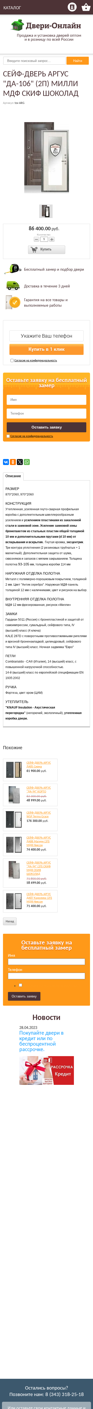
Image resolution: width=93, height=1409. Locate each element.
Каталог (12, 8)
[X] (20, 462)
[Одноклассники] (13, 462)
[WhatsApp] (27, 462)
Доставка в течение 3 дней (47, 286)
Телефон (15, 970)
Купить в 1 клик (47, 349)
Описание (13, 476)
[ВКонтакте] (6, 462)
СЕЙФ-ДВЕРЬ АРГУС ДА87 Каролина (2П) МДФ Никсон (39, 898)
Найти (77, 61)
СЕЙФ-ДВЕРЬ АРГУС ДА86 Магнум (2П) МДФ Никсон (39, 841)
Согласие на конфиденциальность (35, 360)
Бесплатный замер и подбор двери (54, 270)
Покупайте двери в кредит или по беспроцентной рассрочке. (41, 1042)
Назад (10, 921)
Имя (11, 956)
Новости (46, 1018)
